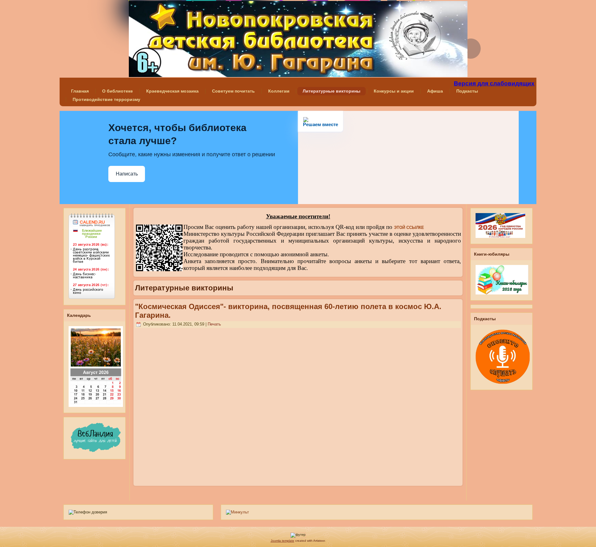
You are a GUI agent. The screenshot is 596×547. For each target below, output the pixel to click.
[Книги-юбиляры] (501, 296)
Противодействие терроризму (106, 99)
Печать (214, 324)
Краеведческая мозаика (172, 91)
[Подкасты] (502, 385)
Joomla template (282, 540)
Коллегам (278, 91)
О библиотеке (117, 91)
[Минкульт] (237, 512)
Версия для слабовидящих (494, 83)
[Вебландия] (94, 455)
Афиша (435, 91)
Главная (80, 91)
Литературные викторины (331, 91)
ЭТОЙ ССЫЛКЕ (409, 227)
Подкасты (467, 91)
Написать (127, 173)
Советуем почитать (233, 91)
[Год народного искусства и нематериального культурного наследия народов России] (500, 239)
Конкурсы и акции (394, 91)
